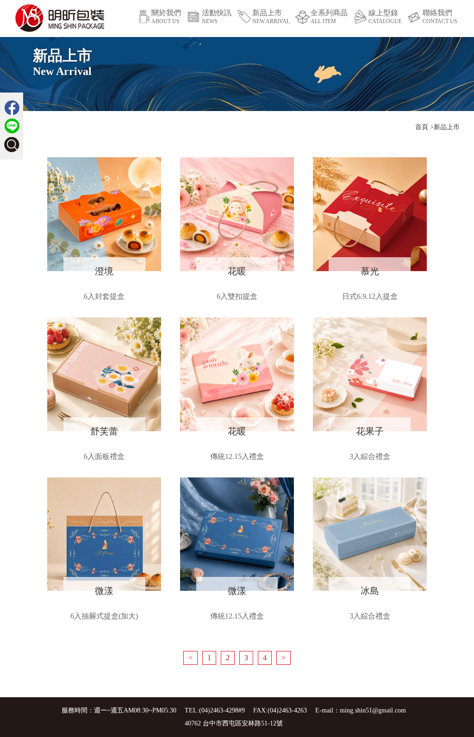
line (12, 126)
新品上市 (271, 17)
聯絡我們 (440, 17)
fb (12, 107)
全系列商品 (329, 17)
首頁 (421, 127)
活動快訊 (216, 17)
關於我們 (166, 17)
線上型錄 (385, 17)
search (12, 144)
